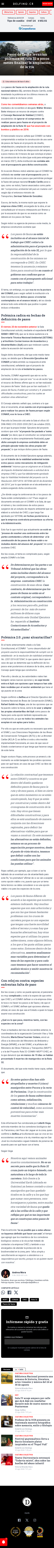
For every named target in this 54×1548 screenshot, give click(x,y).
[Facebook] (19, 1520)
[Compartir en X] (16, 1292)
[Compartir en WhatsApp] (3, 1292)
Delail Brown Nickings (23, 1429)
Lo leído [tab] (19, 1370)
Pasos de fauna (9, 1304)
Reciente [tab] (6, 1370)
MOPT (5, 1300)
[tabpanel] (27, 1421)
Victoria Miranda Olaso (24, 1388)
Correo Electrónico (13, 1337)
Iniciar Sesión (47, 3)
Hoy (27, 50)
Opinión (21, 12)
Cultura (44, 12)
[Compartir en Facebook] (9, 1292)
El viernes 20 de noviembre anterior (19, 327)
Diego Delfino (20, 1410)
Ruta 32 (34, 1300)
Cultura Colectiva (24, 1373)
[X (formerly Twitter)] (27, 1520)
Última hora (8, 12)
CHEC (25, 1300)
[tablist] (27, 1369)
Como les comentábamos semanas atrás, (22, 104)
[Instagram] (34, 1520)
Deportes (32, 12)
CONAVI (15, 1300)
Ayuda (27, 1513)
